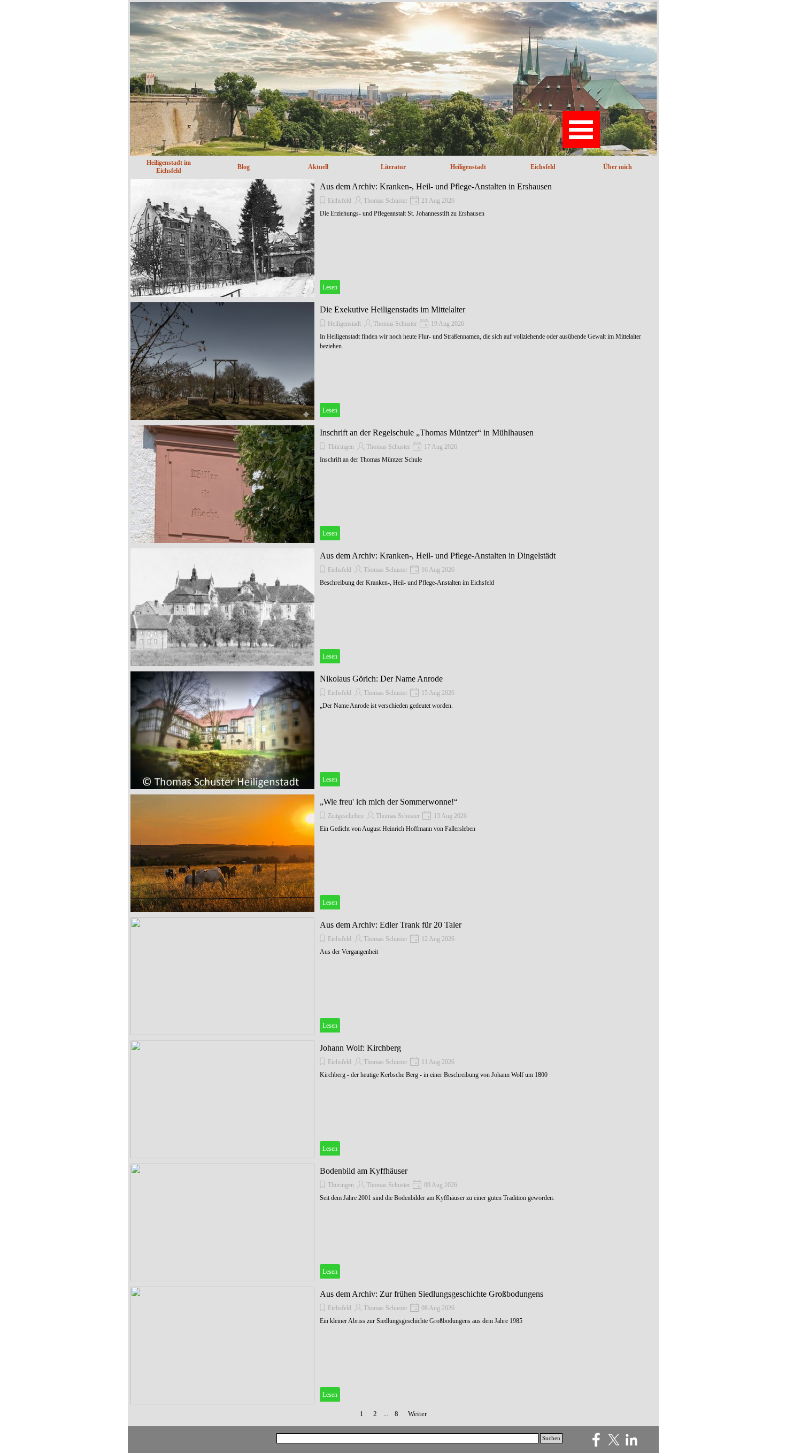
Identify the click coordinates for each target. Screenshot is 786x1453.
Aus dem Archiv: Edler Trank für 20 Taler (390, 924)
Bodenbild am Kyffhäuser (363, 1170)
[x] (614, 1440)
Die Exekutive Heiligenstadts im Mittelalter (392, 309)
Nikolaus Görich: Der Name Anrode (381, 678)
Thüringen (341, 446)
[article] (393, 238)
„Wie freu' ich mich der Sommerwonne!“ (389, 801)
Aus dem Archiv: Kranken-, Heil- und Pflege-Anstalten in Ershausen (436, 186)
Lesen (329, 287)
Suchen (551, 1438)
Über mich (617, 167)
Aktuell (318, 167)
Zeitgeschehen (346, 816)
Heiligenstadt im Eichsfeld (169, 166)
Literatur (393, 167)
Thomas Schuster (385, 200)
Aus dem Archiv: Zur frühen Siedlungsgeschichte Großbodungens (431, 1293)
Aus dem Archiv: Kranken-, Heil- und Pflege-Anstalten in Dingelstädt (438, 555)
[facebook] (596, 1440)
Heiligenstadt (344, 323)
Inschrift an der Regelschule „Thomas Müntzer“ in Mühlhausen (427, 432)
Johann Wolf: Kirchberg (360, 1047)
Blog (243, 167)
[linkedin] (631, 1440)
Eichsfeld (543, 167)
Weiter (417, 1414)
